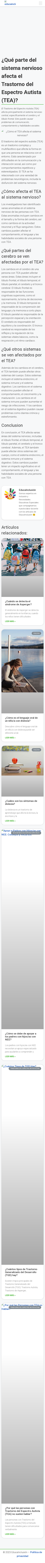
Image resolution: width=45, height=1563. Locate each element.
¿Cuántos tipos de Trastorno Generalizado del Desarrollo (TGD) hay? (21, 1272)
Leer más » (10, 621)
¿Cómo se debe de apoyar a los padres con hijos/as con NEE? (20, 1036)
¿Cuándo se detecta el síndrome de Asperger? (18, 603)
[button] (40, 3)
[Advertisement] (22, 32)
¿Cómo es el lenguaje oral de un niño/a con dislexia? (21, 719)
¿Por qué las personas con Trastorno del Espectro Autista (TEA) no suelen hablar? (22, 1511)
